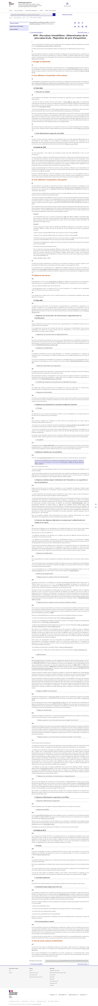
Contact (10, 972)
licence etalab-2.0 (36, 1004)
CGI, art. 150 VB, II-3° (41, 83)
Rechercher (54, 14)
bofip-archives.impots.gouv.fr (35, 977)
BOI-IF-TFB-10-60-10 (77, 503)
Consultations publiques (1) (31, 10)
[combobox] (31, 14)
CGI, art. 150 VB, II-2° (56, 187)
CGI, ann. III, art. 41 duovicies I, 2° (58, 83)
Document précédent (36, 32)
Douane (51, 977)
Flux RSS (31, 970)
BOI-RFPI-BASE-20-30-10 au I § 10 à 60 (51, 379)
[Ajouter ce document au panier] (78, 23)
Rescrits (41, 10)
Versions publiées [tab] (14, 29)
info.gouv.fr (52, 994)
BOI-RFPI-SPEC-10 (74, 570)
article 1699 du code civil (71, 102)
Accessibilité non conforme (14, 1001)
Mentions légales (25, 1001)
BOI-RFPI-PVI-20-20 (64, 894)
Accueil (10, 10)
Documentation (32, 974)
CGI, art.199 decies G (53, 626)
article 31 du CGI (36, 570)
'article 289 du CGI (48, 824)
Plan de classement (18, 10)
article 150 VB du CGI (55, 281)
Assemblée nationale (54, 970)
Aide (10, 970)
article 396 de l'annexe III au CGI (48, 269)
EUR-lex (51, 979)
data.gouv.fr (83, 994)
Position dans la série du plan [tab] (16, 26)
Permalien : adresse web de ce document (82, 23)
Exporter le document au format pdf (75, 23)
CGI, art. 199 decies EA (39, 626)
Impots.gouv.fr (52, 983)
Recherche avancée (67, 14)
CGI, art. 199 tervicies (65, 647)
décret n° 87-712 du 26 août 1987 (75, 425)
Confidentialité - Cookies (41, 1001)
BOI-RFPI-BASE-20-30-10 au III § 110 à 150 (47, 345)
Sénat (51, 985)
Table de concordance (33, 972)
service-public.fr (62, 994)
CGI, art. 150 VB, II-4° (42, 854)
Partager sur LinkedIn (82, 26)
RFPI (24, 17)
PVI (27, 17)
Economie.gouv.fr (53, 981)
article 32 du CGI (53, 696)
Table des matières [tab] (14, 23)
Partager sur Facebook (75, 26)
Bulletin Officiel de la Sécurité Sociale (57, 972)
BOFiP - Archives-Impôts (50, 10)
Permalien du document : (36, 961)
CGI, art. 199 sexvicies (51, 622)
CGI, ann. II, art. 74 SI (37, 59)
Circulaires (52, 974)
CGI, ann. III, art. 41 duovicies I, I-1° (74, 187)
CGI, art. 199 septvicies (67, 618)
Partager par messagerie (86, 26)
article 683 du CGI (72, 68)
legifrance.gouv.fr (73, 994)
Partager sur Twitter (78, 26)
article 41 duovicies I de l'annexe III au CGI (68, 201)
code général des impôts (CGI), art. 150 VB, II (48, 46)
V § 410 (84, 874)
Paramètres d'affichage (54, 1001)
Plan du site (32, 1001)
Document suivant (83, 32)
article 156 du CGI (38, 662)
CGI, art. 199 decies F (79, 650)
